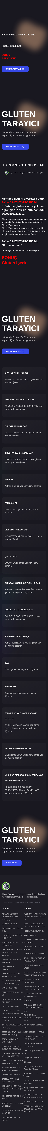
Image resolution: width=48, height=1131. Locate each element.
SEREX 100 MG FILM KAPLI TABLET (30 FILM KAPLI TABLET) (34, 1109)
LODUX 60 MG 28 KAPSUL (34, 1032)
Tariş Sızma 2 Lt (30, 935)
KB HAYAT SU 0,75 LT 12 (33, 1102)
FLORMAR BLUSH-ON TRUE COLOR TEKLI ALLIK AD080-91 (35, 917)
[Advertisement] (24, 8)
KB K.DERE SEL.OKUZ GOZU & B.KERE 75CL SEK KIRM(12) (13, 952)
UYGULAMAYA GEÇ (15, 69)
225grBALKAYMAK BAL (32, 1058)
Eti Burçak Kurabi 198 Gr (11, 1006)
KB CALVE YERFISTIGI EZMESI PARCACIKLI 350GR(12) (10, 917)
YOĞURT (27, 1001)
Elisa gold (27, 1062)
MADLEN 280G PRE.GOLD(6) (13, 1075)
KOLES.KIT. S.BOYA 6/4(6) (34, 931)
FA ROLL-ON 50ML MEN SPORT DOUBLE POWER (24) (33, 1008)
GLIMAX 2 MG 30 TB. (10, 924)
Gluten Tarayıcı (19, 173)
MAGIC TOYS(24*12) (9, 988)
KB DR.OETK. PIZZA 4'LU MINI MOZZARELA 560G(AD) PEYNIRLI (13, 1089)
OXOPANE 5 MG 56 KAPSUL (34, 954)
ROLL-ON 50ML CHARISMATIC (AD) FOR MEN (33, 1018)
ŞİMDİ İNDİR (11, 863)
